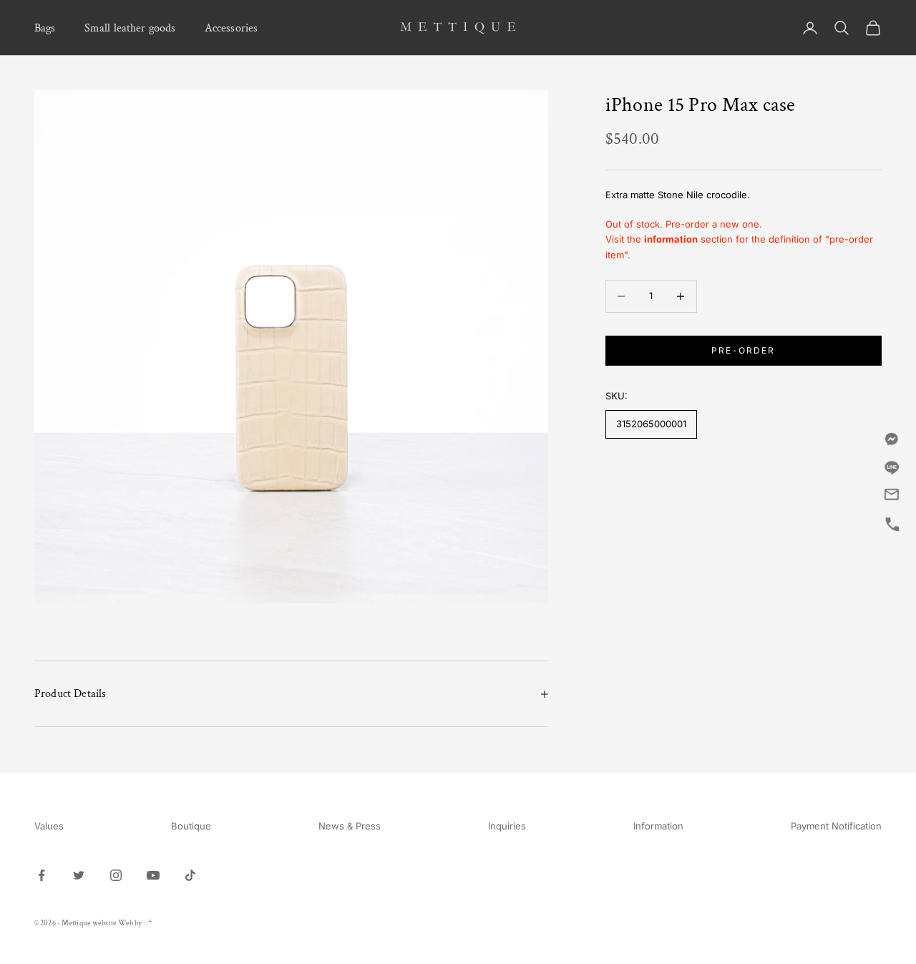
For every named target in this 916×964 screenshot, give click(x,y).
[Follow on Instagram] (116, 875)
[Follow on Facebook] (41, 875)
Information (658, 826)
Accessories (231, 28)
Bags (45, 28)
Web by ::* (135, 923)
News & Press (349, 826)
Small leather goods (130, 28)
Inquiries (507, 826)
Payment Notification (836, 826)
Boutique (191, 826)
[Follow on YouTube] (153, 875)
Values (49, 826)
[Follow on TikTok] (190, 875)
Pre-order (743, 350)
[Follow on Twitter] (79, 875)
